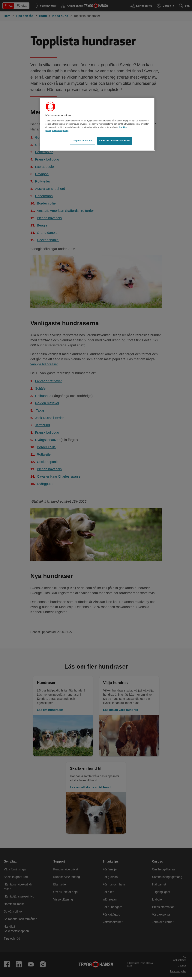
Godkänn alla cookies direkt (114, 140)
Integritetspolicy (60, 130)
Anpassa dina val (82, 140)
